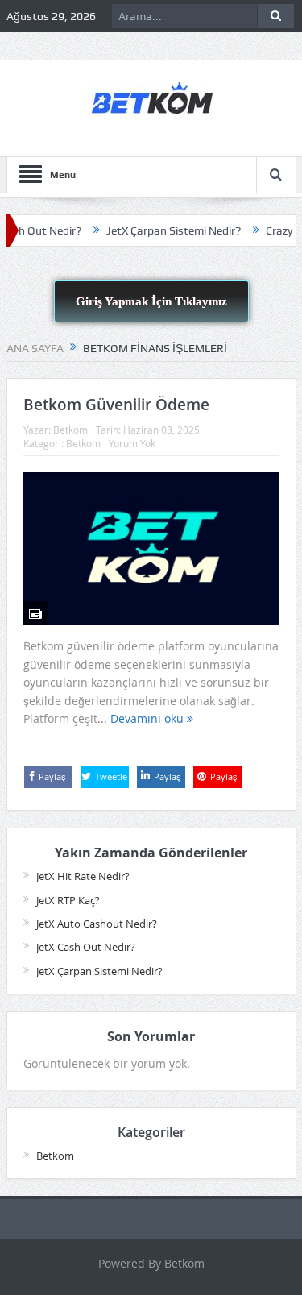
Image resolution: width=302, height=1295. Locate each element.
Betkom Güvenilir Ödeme (116, 404)
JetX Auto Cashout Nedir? (96, 923)
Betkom (70, 429)
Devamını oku (148, 718)
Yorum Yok (132, 443)
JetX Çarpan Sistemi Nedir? (162, 230)
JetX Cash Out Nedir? (85, 947)
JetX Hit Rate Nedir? (83, 876)
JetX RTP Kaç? (68, 900)
